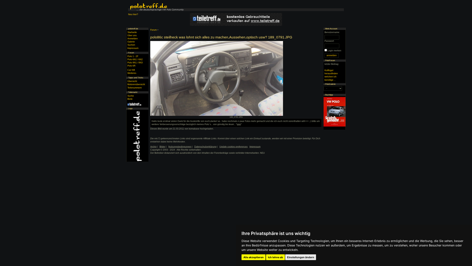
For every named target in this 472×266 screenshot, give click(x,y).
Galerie (131, 41)
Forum (153, 30)
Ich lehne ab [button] (275, 257)
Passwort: (329, 41)
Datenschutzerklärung (205, 146)
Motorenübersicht (136, 84)
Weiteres (131, 73)
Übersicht (132, 81)
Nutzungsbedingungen (179, 146)
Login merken (334, 50)
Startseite (132, 32)
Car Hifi (131, 70)
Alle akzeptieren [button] (253, 257)
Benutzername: (332, 32)
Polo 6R (131, 65)
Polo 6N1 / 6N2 (135, 59)
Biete (130, 99)
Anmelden (132, 38)
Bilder (162, 146)
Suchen (131, 45)
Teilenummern (134, 87)
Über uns (132, 35)
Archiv (153, 146)
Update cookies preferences (233, 146)
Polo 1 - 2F (132, 56)
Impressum (132, 48)
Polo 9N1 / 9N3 (135, 62)
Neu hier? (133, 14)
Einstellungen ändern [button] (300, 257)
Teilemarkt (132, 92)
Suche (130, 96)
